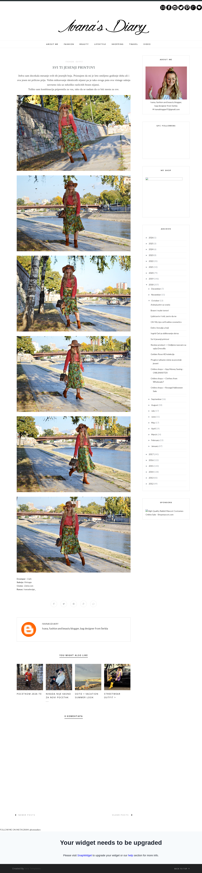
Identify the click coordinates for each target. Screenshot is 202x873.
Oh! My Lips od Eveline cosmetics (166, 322)
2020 (151, 273)
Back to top (181, 869)
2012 (151, 483)
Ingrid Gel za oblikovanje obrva (165, 333)
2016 (151, 460)
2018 (151, 284)
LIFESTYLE (100, 44)
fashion (70, 62)
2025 (151, 243)
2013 (151, 477)
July (153, 411)
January (155, 446)
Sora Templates (32, 868)
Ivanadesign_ (30, 589)
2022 (151, 261)
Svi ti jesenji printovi (160, 339)
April (153, 428)
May (153, 422)
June (153, 416)
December (156, 288)
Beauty (84, 44)
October (155, 300)
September (156, 399)
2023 (151, 255)
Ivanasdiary (50, 623)
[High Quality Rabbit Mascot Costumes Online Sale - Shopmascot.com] (166, 514)
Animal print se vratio (160, 304)
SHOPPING (117, 44)
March (154, 434)
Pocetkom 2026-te (29, 693)
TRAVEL (133, 44)
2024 (151, 249)
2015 (151, 466)
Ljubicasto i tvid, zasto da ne (163, 316)
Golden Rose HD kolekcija (162, 354)
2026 (151, 237)
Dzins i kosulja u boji (160, 327)
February (155, 440)
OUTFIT (79, 62)
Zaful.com (28, 586)
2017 (151, 454)
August (155, 405)
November (156, 294)
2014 (151, 472)
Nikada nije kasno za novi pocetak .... (58, 697)
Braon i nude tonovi (160, 310)
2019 (151, 278)
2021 (151, 267)
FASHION (69, 44)
